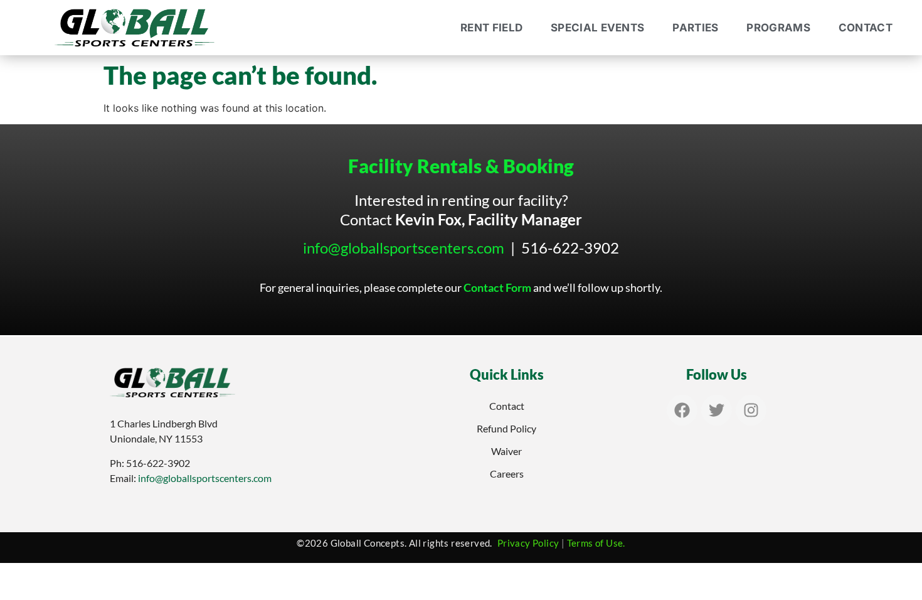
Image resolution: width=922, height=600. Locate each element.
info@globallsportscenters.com (403, 247)
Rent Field (491, 27)
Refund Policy (506, 428)
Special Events (597, 27)
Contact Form (497, 287)
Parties (695, 27)
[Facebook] (682, 410)
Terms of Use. (596, 543)
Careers (507, 473)
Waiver (506, 451)
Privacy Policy (528, 543)
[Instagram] (751, 410)
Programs (778, 27)
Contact (866, 27)
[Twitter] (716, 410)
